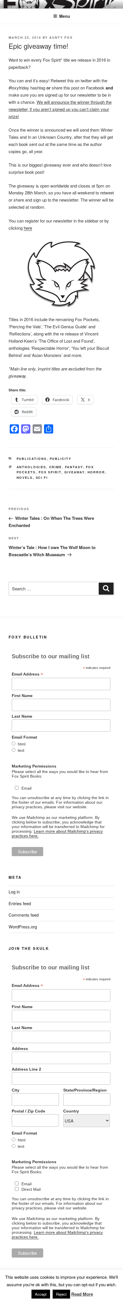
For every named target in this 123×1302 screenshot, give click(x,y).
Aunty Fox (61, 37)
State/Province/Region (85, 1090)
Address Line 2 (26, 1069)
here (28, 228)
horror (96, 472)
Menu (64, 16)
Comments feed (24, 915)
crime (55, 467)
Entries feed (20, 903)
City (15, 1090)
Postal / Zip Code (28, 1111)
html (21, 744)
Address (20, 1048)
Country (71, 1111)
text (21, 750)
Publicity (61, 458)
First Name (22, 695)
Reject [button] (61, 1294)
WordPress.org (23, 927)
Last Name (22, 716)
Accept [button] (41, 1294)
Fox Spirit (50, 472)
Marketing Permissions (34, 766)
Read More (82, 1294)
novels (25, 477)
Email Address (27, 674)
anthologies (31, 467)
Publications (32, 458)
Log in (14, 892)
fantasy (74, 467)
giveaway (74, 472)
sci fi (42, 477)
